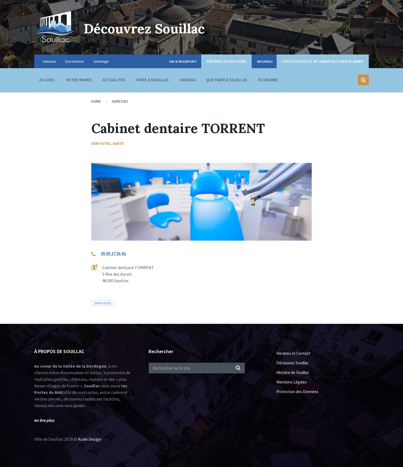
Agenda (187, 79)
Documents (74, 61)
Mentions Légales (291, 382)
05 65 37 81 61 (113, 253)
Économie (268, 79)
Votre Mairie (79, 79)
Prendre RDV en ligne (226, 61)
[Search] (238, 368)
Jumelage (101, 61)
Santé (118, 143)
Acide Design (89, 439)
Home (96, 101)
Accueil (47, 79)
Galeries (49, 61)
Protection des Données (297, 391)
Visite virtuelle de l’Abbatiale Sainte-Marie (322, 61)
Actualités (114, 79)
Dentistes (100, 143)
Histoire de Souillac (292, 372)
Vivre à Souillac (152, 79)
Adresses (120, 101)
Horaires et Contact (293, 353)
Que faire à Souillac (227, 79)
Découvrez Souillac (144, 28)
